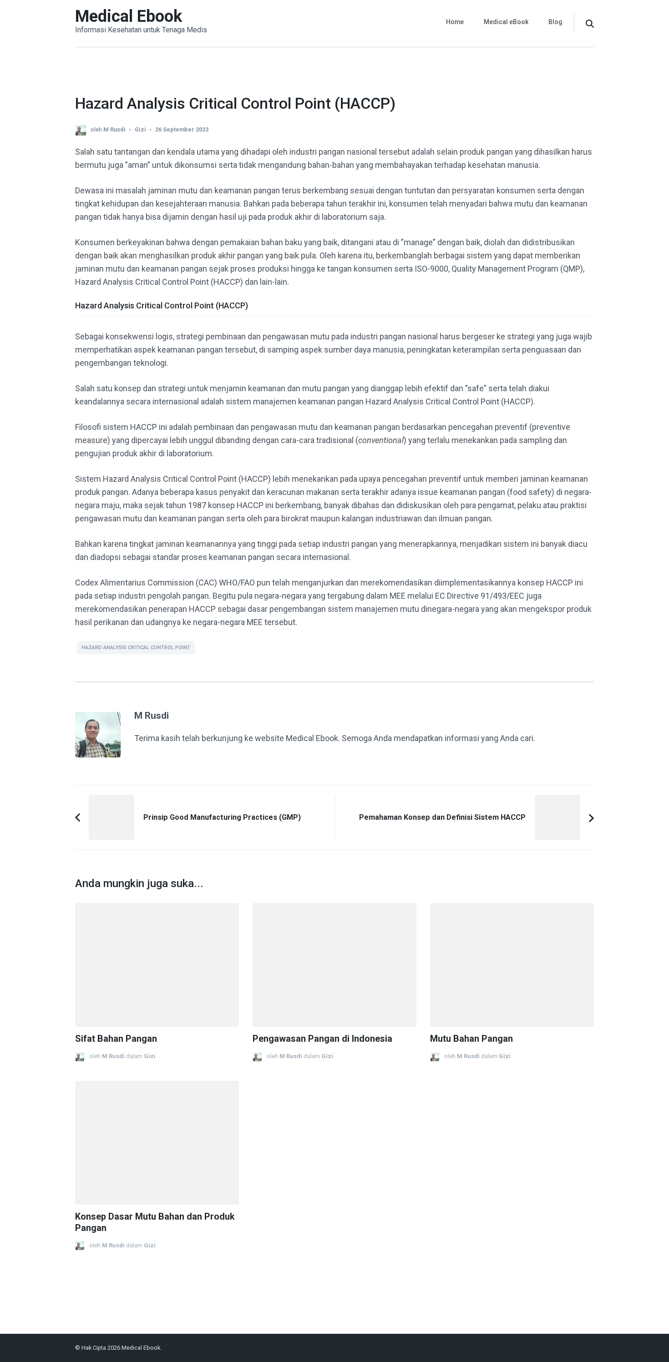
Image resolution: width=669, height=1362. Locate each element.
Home (455, 21)
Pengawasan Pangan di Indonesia (322, 1039)
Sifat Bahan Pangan (116, 1039)
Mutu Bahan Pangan (471, 1039)
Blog (555, 21)
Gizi (140, 129)
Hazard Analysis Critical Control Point (135, 648)
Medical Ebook (128, 16)
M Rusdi (114, 129)
